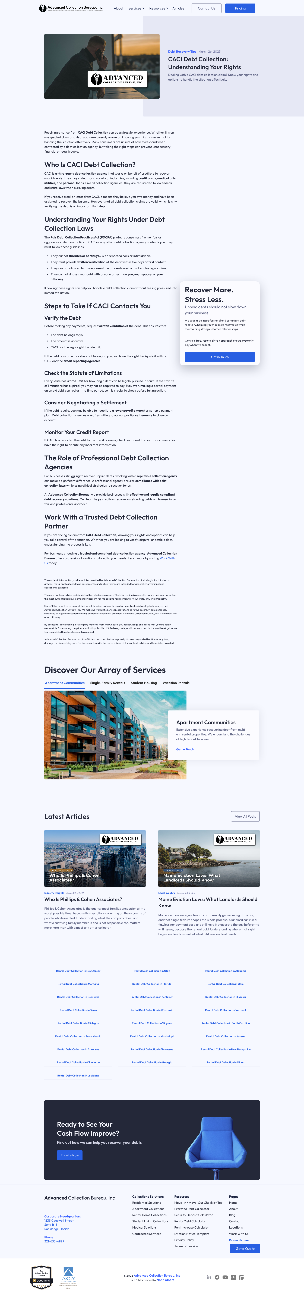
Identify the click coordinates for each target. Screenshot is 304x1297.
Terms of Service (186, 1246)
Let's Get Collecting (220, 346)
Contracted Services (146, 1234)
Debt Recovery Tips (182, 51)
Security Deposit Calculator (193, 1215)
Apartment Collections (148, 1209)
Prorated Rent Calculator (192, 1209)
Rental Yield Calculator (190, 1221)
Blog (232, 1215)
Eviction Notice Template (192, 1234)
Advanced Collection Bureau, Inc (157, 1275)
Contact (234, 1221)
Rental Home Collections (149, 1215)
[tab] (64, 685)
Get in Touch (185, 749)
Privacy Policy (184, 1240)
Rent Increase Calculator (191, 1227)
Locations (236, 1227)
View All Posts (245, 816)
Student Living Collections (150, 1221)
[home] (71, 8)
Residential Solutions (146, 1203)
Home (233, 1203)
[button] (135, 8)
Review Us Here (239, 1240)
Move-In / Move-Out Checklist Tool (198, 1203)
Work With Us (239, 1234)
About (233, 1209)
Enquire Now (70, 1155)
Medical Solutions (144, 1227)
